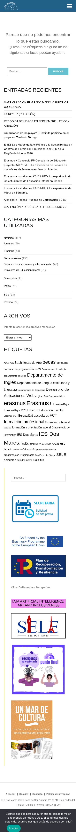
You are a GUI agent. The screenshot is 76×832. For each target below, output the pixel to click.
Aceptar (14, 828)
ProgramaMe (27, 455)
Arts (12, 363)
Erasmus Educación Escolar (45, 410)
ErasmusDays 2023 (15, 410)
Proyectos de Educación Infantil (22, 270)
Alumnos (9, 243)
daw (37, 369)
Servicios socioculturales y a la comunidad (28, 264)
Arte (6, 362)
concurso (62, 362)
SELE (61, 455)
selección (10, 459)
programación (11, 455)
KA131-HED (58, 443)
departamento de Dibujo (15, 376)
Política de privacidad (58, 794)
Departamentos (12, 258)
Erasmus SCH (11, 416)
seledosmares (25, 460)
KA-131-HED (45, 444)
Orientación (10, 278)
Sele (6, 294)
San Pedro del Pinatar (45, 455)
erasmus (15, 403)
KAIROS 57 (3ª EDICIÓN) (19, 114)
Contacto (37, 794)
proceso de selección (46, 449)
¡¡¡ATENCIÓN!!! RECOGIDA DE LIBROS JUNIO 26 (35, 206)
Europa (22, 415)
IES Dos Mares (27, 434)
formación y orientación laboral (31, 427)
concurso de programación (19, 369)
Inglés (7, 285)
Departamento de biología (54, 369)
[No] (71, 820)
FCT (53, 415)
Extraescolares (38, 415)
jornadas (34, 444)
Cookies (23, 794)
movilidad (17, 449)
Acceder (10, 794)
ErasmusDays (61, 404)
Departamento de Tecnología (31, 390)
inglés (25, 443)
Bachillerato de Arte (28, 362)
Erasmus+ (39, 403)
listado (8, 449)
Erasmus (9, 250)
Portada (8, 302)
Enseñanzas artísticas (54, 396)
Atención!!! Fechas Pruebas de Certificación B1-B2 (35, 199)
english (39, 396)
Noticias (9, 237)
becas (49, 362)
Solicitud (38, 459)
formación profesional (24, 421)
